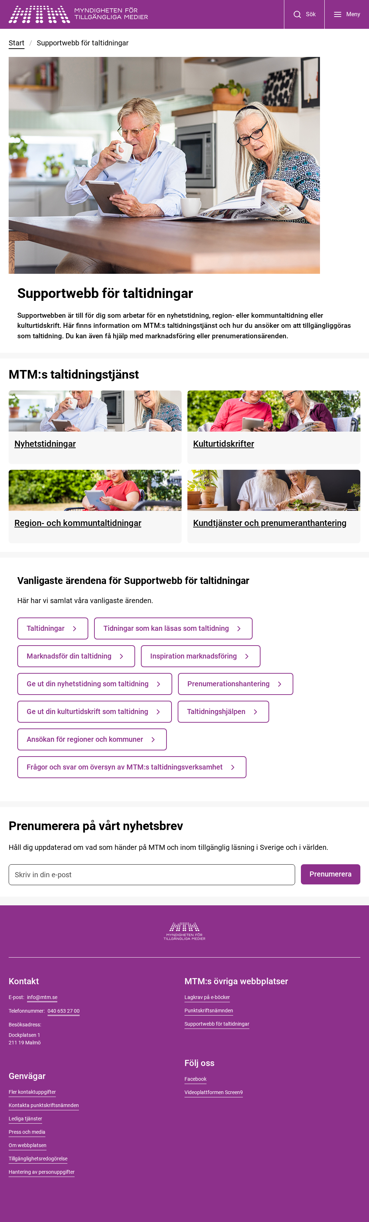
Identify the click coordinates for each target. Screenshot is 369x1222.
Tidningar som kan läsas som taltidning (166, 628)
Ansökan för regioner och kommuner (85, 739)
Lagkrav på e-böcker (207, 997)
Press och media (27, 1132)
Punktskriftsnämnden (208, 1010)
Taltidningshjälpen (216, 711)
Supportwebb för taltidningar (216, 1024)
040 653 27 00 (64, 1011)
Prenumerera (331, 874)
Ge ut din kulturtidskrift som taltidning (87, 711)
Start (17, 43)
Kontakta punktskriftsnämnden (44, 1105)
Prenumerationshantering (228, 683)
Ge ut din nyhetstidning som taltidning (87, 683)
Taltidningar (46, 628)
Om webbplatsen (27, 1145)
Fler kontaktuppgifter (32, 1092)
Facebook (195, 1079)
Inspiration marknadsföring (193, 656)
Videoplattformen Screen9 (213, 1092)
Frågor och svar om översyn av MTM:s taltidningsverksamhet (125, 767)
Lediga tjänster (25, 1118)
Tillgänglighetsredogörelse (38, 1158)
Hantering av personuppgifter (42, 1172)
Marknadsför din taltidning (69, 656)
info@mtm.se (42, 997)
